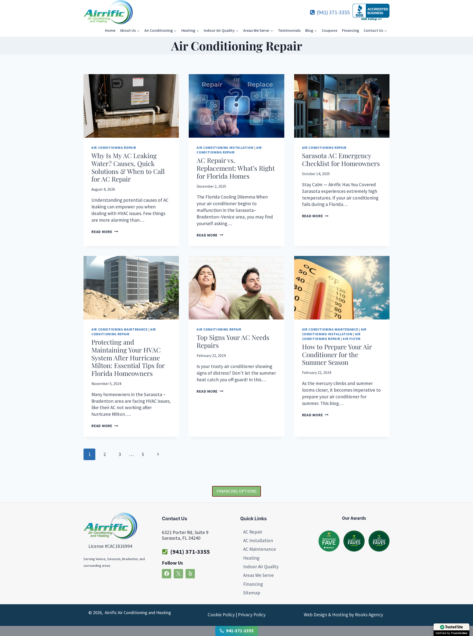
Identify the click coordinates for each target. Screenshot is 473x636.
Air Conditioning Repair (113, 148)
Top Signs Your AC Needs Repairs (233, 341)
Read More (104, 231)
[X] (178, 573)
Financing (350, 30)
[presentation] (131, 106)
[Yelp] (190, 573)
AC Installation (258, 540)
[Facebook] (166, 573)
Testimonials (289, 30)
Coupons (329, 30)
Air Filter (351, 339)
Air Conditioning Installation (225, 148)
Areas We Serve (258, 575)
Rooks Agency (369, 615)
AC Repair (252, 532)
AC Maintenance (259, 549)
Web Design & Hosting (326, 615)
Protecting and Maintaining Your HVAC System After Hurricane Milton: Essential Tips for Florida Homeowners (128, 357)
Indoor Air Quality (261, 566)
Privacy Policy (252, 615)
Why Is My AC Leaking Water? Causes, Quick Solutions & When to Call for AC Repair (128, 167)
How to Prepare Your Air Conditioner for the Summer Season (337, 354)
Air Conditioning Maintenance (119, 329)
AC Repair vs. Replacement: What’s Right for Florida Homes (236, 168)
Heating (251, 558)
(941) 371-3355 (190, 551)
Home (110, 30)
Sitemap (251, 593)
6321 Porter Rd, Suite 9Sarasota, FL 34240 (185, 535)
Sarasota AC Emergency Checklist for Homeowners (341, 159)
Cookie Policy (221, 615)
